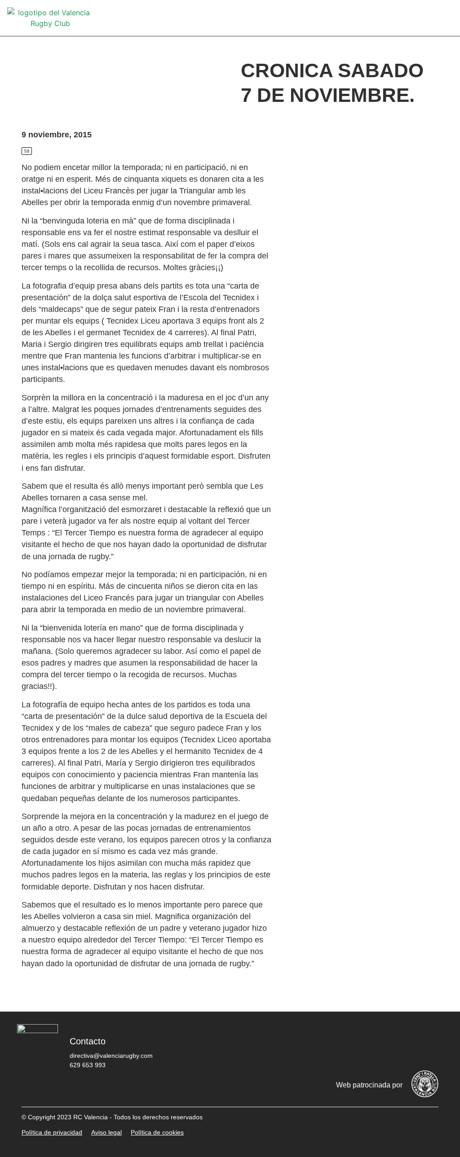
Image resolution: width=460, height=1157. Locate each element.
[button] (446, 18)
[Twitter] (346, 1044)
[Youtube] (400, 1044)
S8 (27, 151)
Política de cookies (157, 1132)
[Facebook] (319, 1044)
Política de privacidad (52, 1132)
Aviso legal (106, 1132)
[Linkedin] (427, 1044)
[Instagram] (373, 1044)
